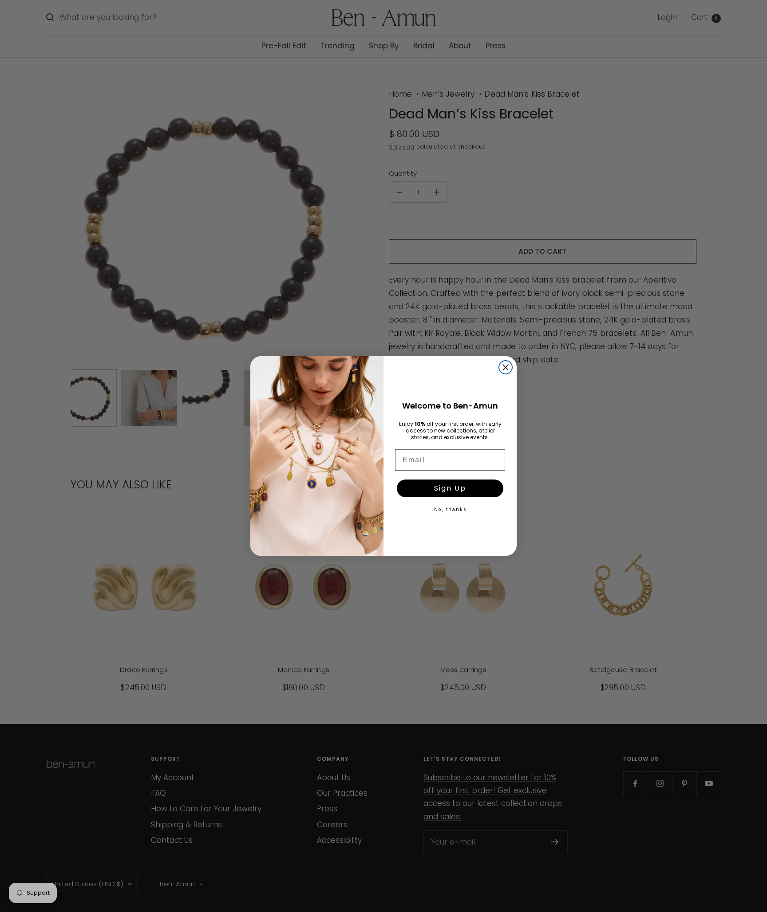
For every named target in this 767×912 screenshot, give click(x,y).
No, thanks (450, 509)
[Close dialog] (505, 367)
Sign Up (450, 488)
